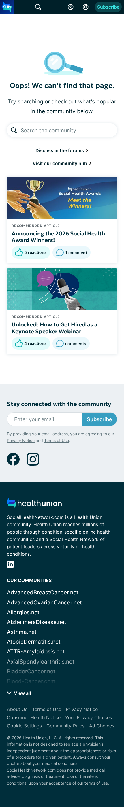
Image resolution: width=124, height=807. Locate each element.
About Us (17, 709)
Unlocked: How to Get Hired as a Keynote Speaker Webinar (54, 328)
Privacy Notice (21, 440)
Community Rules (65, 726)
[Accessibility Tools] (71, 7)
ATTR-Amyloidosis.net (36, 651)
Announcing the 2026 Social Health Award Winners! (58, 237)
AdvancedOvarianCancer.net (44, 602)
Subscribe (108, 7)
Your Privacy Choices (88, 717)
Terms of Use (56, 440)
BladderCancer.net (31, 671)
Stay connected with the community (59, 404)
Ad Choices (101, 726)
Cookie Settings (24, 726)
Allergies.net (23, 612)
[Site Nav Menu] (24, 7)
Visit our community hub (60, 163)
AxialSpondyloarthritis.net (40, 661)
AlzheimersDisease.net (36, 622)
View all (22, 693)
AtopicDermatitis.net (34, 641)
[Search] (14, 130)
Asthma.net (22, 632)
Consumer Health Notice (34, 717)
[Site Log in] (86, 7)
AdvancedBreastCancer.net (42, 592)
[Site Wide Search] (38, 7)
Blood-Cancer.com (31, 681)
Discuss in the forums (60, 150)
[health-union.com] (34, 504)
